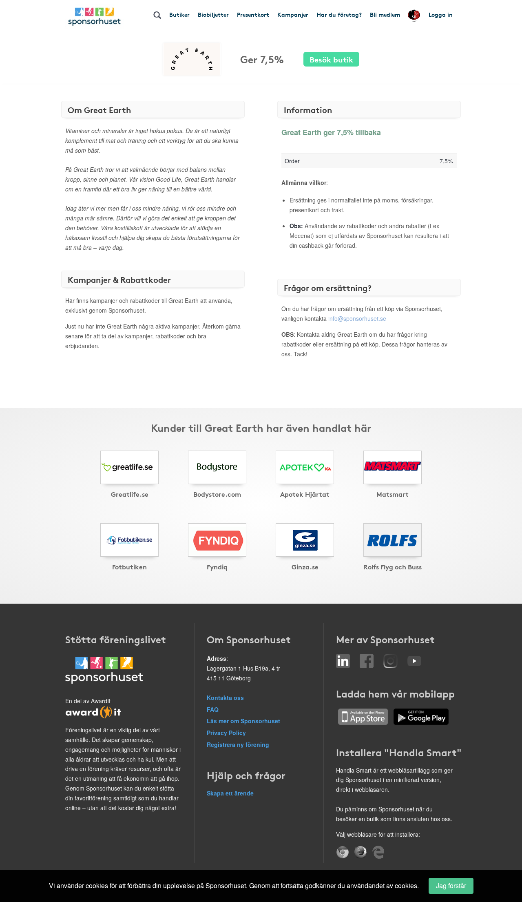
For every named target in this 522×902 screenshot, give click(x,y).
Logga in (441, 14)
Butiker (179, 14)
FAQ (213, 709)
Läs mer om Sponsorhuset (243, 721)
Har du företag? (339, 14)
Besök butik (331, 58)
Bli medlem (385, 14)
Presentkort (253, 14)
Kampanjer (292, 14)
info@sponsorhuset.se (357, 318)
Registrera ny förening (238, 744)
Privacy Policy (226, 733)
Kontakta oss (225, 697)
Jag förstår (451, 885)
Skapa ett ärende (230, 793)
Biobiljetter (213, 14)
